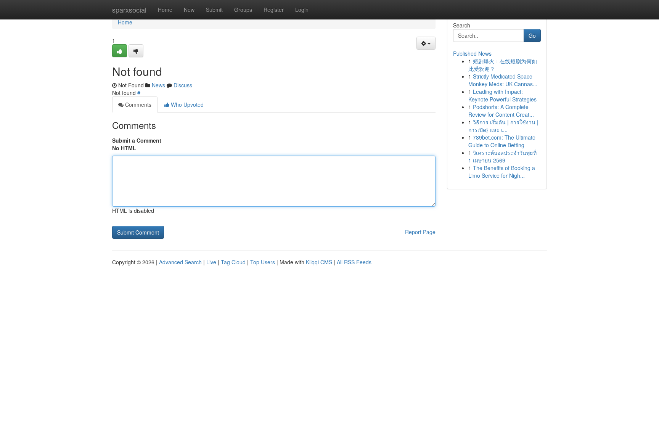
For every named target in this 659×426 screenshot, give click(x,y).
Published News (472, 53)
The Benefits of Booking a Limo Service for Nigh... (501, 171)
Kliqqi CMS (319, 262)
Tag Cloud (233, 262)
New (189, 9)
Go (532, 35)
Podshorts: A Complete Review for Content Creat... (501, 110)
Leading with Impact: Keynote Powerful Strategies (502, 95)
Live (211, 262)
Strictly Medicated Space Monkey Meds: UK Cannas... (502, 80)
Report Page (420, 232)
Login (302, 9)
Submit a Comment (136, 140)
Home (165, 9)
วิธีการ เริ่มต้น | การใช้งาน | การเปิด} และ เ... (503, 125)
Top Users (262, 262)
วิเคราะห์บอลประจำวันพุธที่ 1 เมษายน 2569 (502, 156)
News (158, 85)
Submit (214, 9)
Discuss (183, 85)
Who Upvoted (186, 104)
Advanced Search (180, 262)
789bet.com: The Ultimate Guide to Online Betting (501, 141)
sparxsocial (129, 9)
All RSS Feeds (354, 262)
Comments (137, 104)
